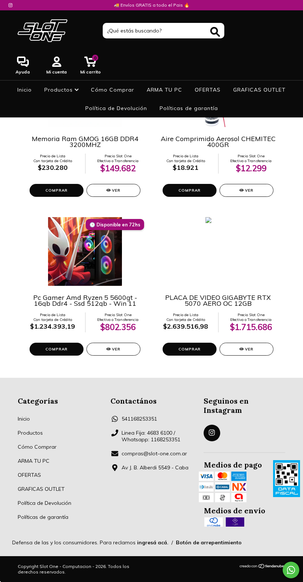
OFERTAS (208, 89)
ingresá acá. (152, 542)
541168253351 (139, 418)
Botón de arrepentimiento (209, 542)
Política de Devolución (116, 108)
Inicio (24, 89)
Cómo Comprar (112, 89)
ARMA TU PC (164, 89)
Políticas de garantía (189, 108)
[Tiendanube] (262, 566)
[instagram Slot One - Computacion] (11, 5)
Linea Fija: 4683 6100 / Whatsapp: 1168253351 (151, 436)
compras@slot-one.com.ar (154, 453)
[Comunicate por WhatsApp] (291, 570)
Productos (59, 89)
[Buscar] (215, 32)
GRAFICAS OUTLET (259, 89)
